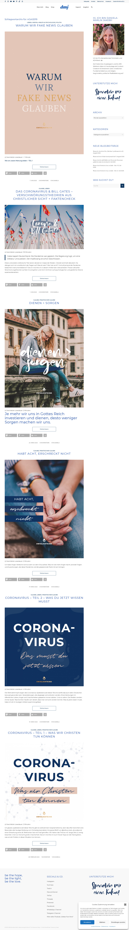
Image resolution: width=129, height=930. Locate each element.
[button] (125, 905)
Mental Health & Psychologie (43, 22)
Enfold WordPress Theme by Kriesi (50, 927)
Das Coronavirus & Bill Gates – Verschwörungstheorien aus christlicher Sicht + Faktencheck (44, 195)
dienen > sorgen (44, 303)
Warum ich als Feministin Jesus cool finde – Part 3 (105, 165)
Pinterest (50, 902)
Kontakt (93, 1)
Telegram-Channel (53, 913)
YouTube (50, 885)
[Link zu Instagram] (8, 1)
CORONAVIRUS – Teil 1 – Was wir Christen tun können (44, 734)
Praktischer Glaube (47, 300)
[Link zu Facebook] (5, 1)
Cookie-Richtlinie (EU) (118, 1)
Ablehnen (102, 922)
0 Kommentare (44, 180)
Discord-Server (52, 892)
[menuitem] (86, 1)
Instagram (50, 881)
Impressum (112, 926)
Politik (58, 22)
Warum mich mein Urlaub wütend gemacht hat (104, 156)
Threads (50, 899)
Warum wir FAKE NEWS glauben (44, 25)
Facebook (50, 906)
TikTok (49, 895)
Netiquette (86, 1)
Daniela (56, 180)
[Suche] (92, 7)
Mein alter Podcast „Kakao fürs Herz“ (60, 917)
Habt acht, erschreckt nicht (44, 453)
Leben (29, 22)
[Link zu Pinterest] (16, 1)
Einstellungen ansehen (118, 922)
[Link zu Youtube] (11, 1)
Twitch (49, 888)
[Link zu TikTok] (19, 1)
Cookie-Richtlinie (95, 926)
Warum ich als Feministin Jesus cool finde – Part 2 (105, 170)
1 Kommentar (45, 857)
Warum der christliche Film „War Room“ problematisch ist (107, 151)
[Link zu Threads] (22, 1)
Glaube (41, 188)
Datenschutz (104, 926)
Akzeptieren (87, 922)
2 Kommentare (43, 292)
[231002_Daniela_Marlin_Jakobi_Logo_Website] (64, 7)
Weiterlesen (44, 167)
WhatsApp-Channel (54, 910)
